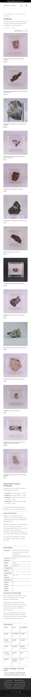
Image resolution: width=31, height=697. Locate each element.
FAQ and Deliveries (20, 682)
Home (4, 14)
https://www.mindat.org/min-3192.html (15, 675)
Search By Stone (11, 14)
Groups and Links (8, 682)
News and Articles (19, 680)
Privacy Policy (8, 686)
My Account (9, 680)
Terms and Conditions (19, 686)
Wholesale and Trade (19, 684)
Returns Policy (8, 684)
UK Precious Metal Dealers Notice (15, 688)
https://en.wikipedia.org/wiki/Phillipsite (15, 673)
